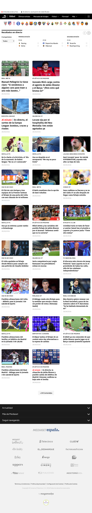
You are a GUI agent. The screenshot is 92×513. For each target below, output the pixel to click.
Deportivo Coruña (40, 334)
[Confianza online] (46, 504)
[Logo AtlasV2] (17, 473)
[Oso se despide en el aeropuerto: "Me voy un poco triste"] (46, 144)
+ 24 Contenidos (46, 393)
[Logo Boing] (18, 457)
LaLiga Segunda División (74, 154)
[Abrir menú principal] (89, 16)
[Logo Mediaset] (46, 431)
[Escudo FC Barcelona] (31, 23)
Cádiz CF (66, 187)
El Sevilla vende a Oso (10, 12)
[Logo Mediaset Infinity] (17, 441)
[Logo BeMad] (74, 457)
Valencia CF (37, 116)
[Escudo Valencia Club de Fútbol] (82, 23)
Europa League (8, 116)
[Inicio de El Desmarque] (4, 16)
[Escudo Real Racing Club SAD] (52, 23)
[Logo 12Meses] (74, 465)
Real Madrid (7, 367)
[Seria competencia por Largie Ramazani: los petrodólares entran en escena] (46, 248)
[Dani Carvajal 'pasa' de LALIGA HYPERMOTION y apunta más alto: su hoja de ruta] (76, 144)
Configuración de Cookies (55, 484)
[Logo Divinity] (17, 449)
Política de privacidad (38, 484)
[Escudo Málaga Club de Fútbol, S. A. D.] (44, 23)
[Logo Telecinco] (46, 441)
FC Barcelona (69, 258)
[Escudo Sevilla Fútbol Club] (78, 23)
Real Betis (6, 78)
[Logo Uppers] (17, 465)
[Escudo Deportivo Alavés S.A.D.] (18, 23)
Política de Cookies (71, 484)
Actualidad (7, 407)
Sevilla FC (6, 154)
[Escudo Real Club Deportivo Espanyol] (27, 23)
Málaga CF (37, 296)
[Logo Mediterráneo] (74, 473)
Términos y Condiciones (22, 484)
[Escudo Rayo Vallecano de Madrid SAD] (57, 23)
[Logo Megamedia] (47, 493)
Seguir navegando (11, 420)
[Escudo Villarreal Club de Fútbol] (86, 23)
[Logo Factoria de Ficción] (74, 449)
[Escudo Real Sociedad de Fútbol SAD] (74, 23)
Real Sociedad (69, 296)
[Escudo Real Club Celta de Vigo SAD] (14, 23)
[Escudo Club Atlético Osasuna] (48, 23)
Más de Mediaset (10, 414)
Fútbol (12, 16)
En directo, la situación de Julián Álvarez (36, 12)
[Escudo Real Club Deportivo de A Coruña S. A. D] (61, 23)
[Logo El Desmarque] (46, 449)
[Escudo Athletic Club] (5, 23)
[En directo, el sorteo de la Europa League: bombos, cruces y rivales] (15, 106)
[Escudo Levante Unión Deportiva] (40, 23)
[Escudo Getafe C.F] (35, 23)
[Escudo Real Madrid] (69, 23)
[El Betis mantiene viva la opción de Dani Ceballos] (46, 177)
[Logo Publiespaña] (46, 473)
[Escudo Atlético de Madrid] (10, 23)
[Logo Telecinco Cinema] (46, 465)
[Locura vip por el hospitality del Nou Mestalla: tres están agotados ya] (46, 106)
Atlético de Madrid (40, 78)
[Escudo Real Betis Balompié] (65, 23)
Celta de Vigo (7, 187)
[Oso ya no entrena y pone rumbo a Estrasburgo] (15, 212)
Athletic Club (69, 222)
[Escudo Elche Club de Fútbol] (22, 23)
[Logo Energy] (46, 457)
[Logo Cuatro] (74, 441)
